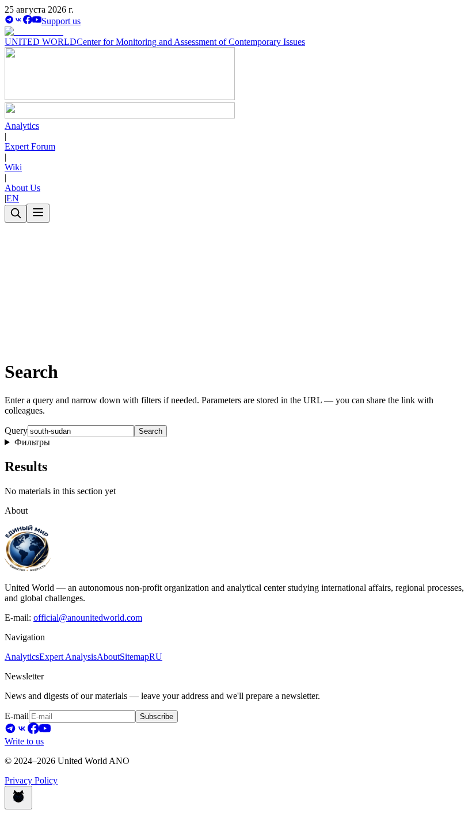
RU (155, 657)
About (108, 657)
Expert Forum (30, 146)
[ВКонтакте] (18, 21)
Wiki (13, 167)
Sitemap (134, 657)
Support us (61, 21)
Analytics (22, 126)
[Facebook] (27, 21)
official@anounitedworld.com (87, 617)
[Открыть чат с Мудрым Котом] (18, 797)
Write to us (24, 741)
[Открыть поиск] (15, 214)
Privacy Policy (31, 780)
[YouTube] (36, 21)
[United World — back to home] (120, 115)
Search (150, 431)
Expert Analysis (68, 657)
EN (12, 198)
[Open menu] (38, 213)
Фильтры (32, 442)
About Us (22, 188)
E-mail (17, 716)
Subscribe (156, 716)
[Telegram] (9, 21)
